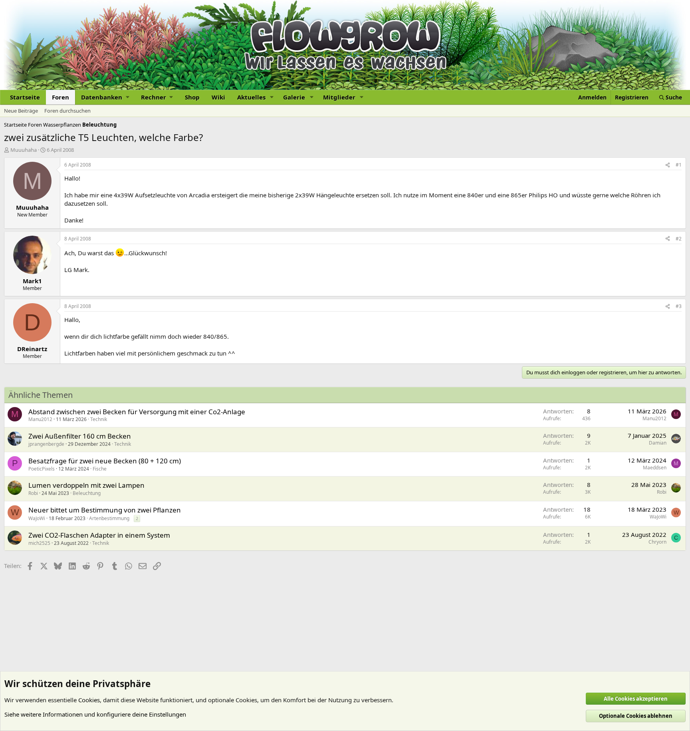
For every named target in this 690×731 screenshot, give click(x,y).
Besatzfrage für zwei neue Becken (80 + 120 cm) (104, 460)
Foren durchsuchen (67, 110)
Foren (60, 97)
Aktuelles (251, 97)
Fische (100, 468)
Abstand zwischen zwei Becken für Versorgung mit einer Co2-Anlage (136, 411)
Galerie (294, 97)
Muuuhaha (23, 149)
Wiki (218, 97)
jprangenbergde (46, 444)
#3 (679, 306)
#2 (679, 238)
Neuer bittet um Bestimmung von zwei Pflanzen (104, 509)
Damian (657, 442)
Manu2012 (40, 419)
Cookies (89, 700)
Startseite (25, 97)
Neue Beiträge (21, 110)
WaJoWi (36, 518)
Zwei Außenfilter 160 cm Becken (79, 436)
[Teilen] (667, 165)
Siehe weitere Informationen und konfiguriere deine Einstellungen (95, 714)
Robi (33, 493)
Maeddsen (654, 467)
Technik (98, 419)
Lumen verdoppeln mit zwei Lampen (86, 485)
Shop (192, 97)
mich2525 (39, 543)
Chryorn (657, 541)
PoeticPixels (41, 468)
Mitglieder (339, 97)
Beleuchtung (87, 493)
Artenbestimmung (109, 518)
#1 (679, 164)
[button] (105, 97)
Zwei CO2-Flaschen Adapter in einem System (99, 535)
